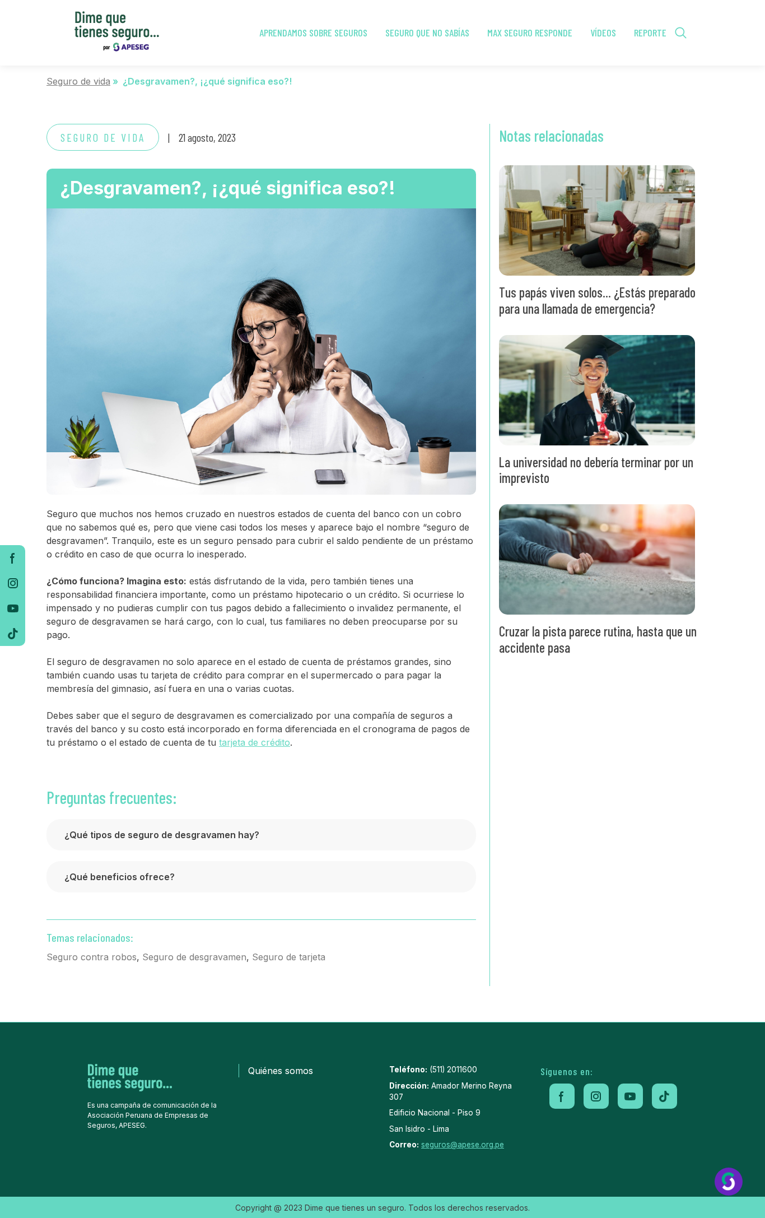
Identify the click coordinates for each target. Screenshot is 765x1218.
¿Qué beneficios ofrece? (119, 876)
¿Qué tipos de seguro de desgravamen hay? (161, 834)
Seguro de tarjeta (288, 957)
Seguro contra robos (91, 957)
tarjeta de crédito (254, 742)
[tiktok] (12, 633)
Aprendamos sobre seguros (313, 32)
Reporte (650, 32)
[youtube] (12, 608)
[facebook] (12, 557)
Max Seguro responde (529, 32)
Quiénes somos (280, 1070)
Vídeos (603, 32)
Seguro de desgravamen (194, 957)
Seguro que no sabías (427, 32)
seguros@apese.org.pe (462, 1144)
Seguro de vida (78, 81)
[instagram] (12, 583)
